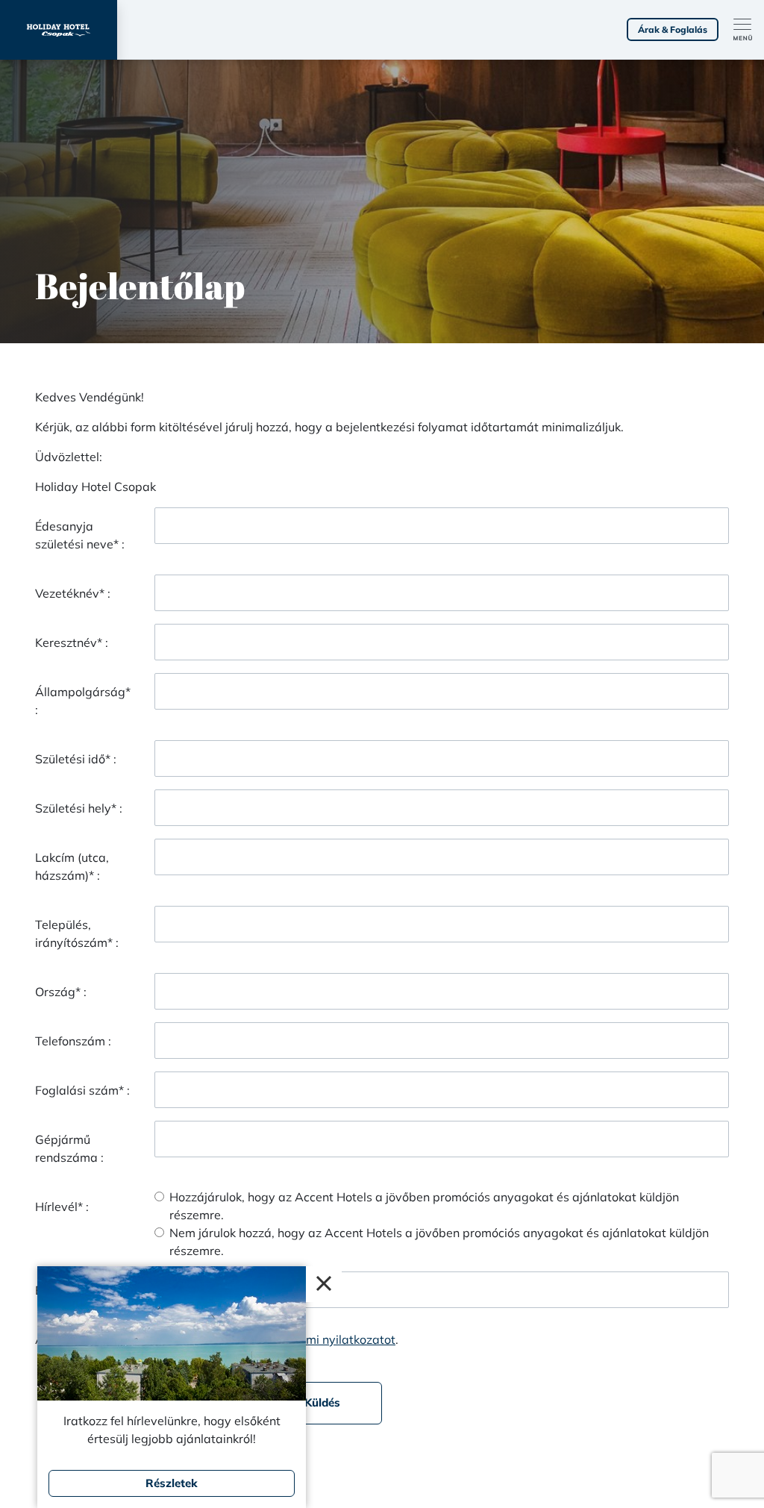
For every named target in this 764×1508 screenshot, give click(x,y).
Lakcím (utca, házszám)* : (72, 866)
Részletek (171, 1483)
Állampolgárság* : (83, 700)
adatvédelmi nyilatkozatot (321, 1339)
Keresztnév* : (71, 642)
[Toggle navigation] (748, 30)
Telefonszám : (73, 1040)
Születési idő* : (75, 758)
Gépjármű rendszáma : (69, 1148)
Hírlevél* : (62, 1206)
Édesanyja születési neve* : (80, 535)
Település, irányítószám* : (77, 933)
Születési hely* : (78, 808)
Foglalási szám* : (82, 1090)
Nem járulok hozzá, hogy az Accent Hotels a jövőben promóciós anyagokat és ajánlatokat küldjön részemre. (439, 1241)
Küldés (322, 1402)
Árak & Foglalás (672, 29)
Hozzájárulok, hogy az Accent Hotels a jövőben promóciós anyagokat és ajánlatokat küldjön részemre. (424, 1205)
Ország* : (61, 991)
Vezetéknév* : (72, 593)
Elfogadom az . (283, 1339)
